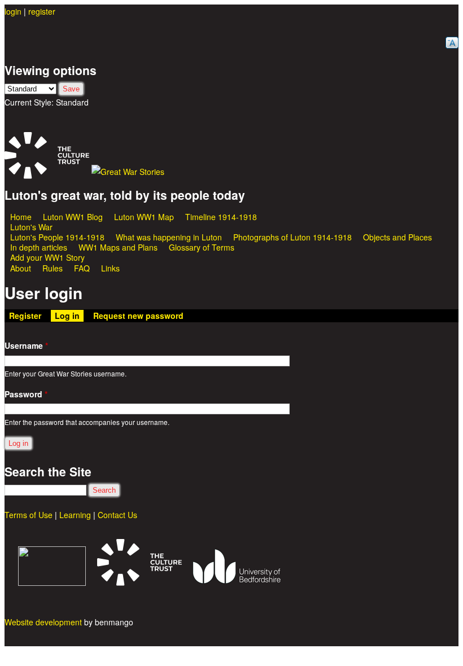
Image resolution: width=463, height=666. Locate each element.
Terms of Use (29, 514)
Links (110, 268)
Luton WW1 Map (144, 217)
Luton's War (31, 227)
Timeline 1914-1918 (221, 217)
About (20, 268)
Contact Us (117, 514)
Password (26, 394)
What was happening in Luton (169, 237)
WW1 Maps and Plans (118, 247)
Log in (69, 315)
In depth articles (38, 247)
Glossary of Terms (201, 247)
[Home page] (127, 171)
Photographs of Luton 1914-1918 (292, 237)
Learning (75, 514)
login (13, 11)
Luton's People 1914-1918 (57, 237)
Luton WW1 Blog (73, 217)
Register (25, 315)
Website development (43, 622)
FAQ (82, 268)
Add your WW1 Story (47, 257)
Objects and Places (397, 237)
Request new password (138, 315)
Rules (52, 268)
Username (26, 345)
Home (21, 217)
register (41, 11)
